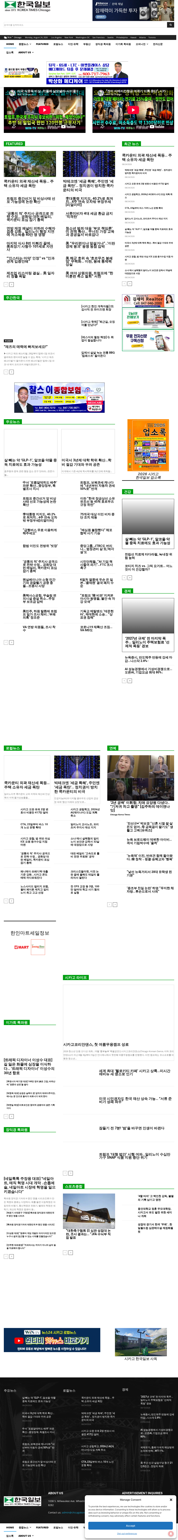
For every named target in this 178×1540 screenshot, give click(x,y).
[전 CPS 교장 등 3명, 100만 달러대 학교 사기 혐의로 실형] (61, 890)
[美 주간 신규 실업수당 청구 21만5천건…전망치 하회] (130, 1466)
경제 (127, 591)
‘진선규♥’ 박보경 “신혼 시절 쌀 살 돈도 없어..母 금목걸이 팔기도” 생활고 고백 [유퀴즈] (150, 827)
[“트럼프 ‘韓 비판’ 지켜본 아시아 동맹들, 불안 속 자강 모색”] (69, 599)
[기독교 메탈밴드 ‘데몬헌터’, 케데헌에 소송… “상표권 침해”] (69, 615)
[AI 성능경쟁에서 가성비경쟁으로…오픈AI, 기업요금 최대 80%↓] (130, 1433)
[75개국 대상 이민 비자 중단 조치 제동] (69, 518)
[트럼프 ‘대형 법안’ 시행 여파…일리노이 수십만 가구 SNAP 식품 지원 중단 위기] (79, 1155)
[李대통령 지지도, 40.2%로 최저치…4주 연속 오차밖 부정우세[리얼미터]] (12, 518)
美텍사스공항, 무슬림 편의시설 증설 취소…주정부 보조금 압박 (39, 598)
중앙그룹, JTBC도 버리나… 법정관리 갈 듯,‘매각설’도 (97, 549)
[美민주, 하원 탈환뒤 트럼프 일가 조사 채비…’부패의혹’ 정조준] (12, 615)
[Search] (170, 25)
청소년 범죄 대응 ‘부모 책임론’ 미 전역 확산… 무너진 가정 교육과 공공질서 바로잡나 (90, 231)
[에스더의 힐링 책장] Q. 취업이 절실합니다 (97, 339)
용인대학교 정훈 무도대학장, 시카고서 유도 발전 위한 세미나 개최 (155, 1212)
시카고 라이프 (76, 977)
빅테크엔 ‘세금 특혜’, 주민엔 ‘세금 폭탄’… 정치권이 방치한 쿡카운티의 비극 (88, 185)
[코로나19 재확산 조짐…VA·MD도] (69, 631)
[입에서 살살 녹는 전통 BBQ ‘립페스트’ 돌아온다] (71, 356)
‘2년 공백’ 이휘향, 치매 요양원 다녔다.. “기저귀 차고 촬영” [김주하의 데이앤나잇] (140, 806)
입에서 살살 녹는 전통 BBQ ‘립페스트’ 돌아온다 (98, 354)
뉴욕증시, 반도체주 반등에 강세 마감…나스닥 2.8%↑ (148, 659)
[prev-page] (6, 284)
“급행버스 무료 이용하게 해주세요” (40, 531)
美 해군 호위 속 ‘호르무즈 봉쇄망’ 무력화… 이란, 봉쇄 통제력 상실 (89, 261)
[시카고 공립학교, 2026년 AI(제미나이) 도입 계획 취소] (61, 813)
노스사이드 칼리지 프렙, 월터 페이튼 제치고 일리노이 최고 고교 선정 (35, 889)
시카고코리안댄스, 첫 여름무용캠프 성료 (96, 1044)
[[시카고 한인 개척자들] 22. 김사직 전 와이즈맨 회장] (71, 310)
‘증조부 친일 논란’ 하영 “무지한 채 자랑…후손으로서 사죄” (150, 889)
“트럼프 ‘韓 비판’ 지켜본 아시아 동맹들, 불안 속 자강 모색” (97, 598)
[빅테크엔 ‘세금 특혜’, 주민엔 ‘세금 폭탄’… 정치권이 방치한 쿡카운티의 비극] (89, 164)
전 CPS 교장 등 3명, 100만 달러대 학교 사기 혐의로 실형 (85, 889)
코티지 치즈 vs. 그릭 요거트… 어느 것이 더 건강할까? (148, 567)
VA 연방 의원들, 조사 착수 (39, 628)
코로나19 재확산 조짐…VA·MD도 (96, 628)
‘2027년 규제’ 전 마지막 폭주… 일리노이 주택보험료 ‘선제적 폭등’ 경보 (147, 642)
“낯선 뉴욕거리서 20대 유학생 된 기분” (149, 873)
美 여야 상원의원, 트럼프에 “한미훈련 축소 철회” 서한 (89, 274)
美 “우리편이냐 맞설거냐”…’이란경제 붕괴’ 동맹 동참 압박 (90, 244)
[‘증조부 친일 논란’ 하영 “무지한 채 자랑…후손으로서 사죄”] (115, 892)
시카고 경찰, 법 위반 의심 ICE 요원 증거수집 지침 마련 (35, 841)
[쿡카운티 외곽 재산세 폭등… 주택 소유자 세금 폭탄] (30, 164)
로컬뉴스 (13, 748)
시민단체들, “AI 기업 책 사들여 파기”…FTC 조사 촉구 (96, 565)
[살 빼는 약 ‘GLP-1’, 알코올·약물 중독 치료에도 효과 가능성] (30, 442)
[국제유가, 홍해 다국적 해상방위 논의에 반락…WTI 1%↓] (130, 1451)
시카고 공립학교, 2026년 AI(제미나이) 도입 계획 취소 (85, 812)
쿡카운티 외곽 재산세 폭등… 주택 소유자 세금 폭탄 (29, 183)
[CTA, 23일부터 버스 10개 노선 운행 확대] (11, 827)
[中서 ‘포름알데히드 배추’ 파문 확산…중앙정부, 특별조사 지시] (12, 486)
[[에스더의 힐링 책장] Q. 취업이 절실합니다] (71, 341)
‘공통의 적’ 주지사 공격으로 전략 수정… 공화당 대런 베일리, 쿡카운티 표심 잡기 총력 (30, 216)
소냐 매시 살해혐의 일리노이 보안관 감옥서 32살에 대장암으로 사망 (85, 841)
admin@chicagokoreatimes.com (80, 1512)
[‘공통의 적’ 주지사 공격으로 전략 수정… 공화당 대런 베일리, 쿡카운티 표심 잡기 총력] (12, 565)
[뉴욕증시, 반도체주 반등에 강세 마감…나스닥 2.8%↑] (130, 1418)
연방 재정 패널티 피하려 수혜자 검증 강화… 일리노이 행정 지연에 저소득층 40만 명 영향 (31, 231)
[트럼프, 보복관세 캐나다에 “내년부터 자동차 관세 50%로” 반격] (69, 486)
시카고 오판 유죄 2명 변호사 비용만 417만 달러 (147, 184)
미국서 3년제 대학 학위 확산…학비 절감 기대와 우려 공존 (86, 462)
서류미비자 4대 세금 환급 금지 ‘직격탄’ (89, 215)
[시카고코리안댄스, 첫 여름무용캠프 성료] (118, 1012)
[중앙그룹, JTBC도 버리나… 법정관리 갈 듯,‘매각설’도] (69, 550)
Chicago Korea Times (120, 814)
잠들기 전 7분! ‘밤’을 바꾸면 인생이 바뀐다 (131, 1128)
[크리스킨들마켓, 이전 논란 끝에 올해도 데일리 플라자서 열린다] (61, 875)
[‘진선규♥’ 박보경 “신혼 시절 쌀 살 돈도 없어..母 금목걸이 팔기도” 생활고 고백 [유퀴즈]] (115, 828)
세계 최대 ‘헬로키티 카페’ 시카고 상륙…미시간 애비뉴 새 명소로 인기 (134, 1072)
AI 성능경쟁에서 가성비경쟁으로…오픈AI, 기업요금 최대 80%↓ (148, 670)
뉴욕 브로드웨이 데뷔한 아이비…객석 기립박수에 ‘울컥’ (149, 841)
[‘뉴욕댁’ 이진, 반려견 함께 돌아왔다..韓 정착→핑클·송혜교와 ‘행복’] (115, 860)
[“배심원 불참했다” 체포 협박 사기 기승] (69, 534)
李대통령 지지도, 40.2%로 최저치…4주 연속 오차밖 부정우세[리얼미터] (89, 201)
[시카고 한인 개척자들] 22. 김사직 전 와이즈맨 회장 (97, 308)
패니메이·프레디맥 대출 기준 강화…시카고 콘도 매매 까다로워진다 (34, 874)
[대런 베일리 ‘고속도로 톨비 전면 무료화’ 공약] (61, 857)
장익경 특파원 (17, 1130)
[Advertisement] (89, 715)
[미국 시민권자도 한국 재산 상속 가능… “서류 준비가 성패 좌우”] (79, 1100)
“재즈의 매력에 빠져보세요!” (26, 347)
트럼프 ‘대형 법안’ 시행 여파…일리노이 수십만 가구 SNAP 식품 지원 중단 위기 (134, 1156)
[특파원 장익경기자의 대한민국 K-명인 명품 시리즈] (30, 1224)
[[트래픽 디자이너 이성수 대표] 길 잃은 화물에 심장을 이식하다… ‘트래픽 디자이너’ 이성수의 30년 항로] (30, 1043)
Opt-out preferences (127, 1533)
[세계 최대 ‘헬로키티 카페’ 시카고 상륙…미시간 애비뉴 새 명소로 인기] (79, 1072)
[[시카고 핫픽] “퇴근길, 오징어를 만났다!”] (71, 325)
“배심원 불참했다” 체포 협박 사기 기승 (96, 531)
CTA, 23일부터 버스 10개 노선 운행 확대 (144, 208)
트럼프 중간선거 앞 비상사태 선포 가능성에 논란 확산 (31, 200)
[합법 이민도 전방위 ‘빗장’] (12, 550)
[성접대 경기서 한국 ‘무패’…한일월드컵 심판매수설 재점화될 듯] (128, 1228)
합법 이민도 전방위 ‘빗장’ (40, 546)
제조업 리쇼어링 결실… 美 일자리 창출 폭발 (30, 274)
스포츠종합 (73, 1186)
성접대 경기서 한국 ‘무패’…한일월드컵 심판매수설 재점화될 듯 (155, 1228)
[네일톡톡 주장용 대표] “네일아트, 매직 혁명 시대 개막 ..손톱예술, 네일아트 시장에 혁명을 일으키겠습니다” (30, 1185)
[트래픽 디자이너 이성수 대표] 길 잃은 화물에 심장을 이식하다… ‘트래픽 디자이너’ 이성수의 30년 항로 (29, 1066)
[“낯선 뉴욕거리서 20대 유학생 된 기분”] (115, 876)
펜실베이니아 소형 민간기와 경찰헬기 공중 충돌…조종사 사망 (39, 583)
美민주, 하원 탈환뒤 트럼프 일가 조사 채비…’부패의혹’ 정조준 (40, 614)
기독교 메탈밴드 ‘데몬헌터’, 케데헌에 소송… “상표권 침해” (97, 614)
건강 (127, 492)
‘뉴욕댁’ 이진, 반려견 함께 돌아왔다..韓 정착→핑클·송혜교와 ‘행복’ (150, 857)
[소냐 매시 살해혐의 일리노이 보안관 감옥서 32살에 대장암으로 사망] (61, 842)
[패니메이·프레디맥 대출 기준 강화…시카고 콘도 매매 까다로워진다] (11, 875)
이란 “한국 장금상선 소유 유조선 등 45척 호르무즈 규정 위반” (97, 501)
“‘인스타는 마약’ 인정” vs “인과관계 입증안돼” (31, 259)
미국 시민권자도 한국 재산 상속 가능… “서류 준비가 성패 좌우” (135, 1100)
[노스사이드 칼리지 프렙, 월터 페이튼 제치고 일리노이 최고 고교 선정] (11, 890)
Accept (130, 1525)
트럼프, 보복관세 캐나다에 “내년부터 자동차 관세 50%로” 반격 (97, 485)
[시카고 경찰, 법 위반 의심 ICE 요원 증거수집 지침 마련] (11, 842)
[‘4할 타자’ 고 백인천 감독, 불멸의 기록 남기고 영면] (128, 1198)
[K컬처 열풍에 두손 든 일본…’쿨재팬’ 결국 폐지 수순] (69, 583)
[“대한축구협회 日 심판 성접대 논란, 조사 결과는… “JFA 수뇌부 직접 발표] (89, 1211)
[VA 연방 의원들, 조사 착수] (12, 631)
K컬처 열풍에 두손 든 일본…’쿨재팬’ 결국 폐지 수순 (97, 583)
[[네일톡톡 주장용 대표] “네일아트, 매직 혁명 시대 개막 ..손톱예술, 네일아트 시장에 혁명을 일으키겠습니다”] (30, 1155)
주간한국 (13, 298)
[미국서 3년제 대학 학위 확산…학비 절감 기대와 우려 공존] (88, 442)
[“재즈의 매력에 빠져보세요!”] (30, 323)
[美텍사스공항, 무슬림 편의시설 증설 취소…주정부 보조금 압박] (12, 599)
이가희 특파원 (17, 1022)
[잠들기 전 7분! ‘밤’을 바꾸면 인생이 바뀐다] (79, 1128)
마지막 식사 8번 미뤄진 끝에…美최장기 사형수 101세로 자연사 (30, 246)
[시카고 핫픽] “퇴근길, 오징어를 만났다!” (98, 323)
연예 (112, 748)
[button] (171, 1499)
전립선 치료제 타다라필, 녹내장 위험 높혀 (148, 556)
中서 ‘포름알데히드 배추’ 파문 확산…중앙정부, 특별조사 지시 (40, 485)
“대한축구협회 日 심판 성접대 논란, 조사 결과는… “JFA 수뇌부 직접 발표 (88, 1234)
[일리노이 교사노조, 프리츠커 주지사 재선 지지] (61, 827)
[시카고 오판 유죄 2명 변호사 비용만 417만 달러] (11, 813)
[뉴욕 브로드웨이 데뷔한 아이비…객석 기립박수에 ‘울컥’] (115, 844)
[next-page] (11, 284)
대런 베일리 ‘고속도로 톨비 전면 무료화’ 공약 (85, 855)
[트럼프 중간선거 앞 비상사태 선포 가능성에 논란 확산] (12, 502)
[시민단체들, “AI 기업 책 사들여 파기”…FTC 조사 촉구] (69, 565)
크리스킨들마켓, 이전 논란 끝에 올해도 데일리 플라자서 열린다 (85, 874)
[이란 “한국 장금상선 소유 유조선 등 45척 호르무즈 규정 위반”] (69, 502)
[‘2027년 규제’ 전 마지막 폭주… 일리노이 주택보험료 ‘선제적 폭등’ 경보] (148, 615)
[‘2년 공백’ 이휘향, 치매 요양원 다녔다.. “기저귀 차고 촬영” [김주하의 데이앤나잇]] (140, 778)
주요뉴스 (13, 422)
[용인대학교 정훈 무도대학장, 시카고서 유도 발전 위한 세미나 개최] (128, 1213)
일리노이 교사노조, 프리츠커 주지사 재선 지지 (146, 218)
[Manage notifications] (171, 1534)
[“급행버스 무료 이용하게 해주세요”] (12, 534)
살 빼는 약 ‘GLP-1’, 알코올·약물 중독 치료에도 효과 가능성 (30, 462)
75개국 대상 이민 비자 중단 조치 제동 (97, 515)
